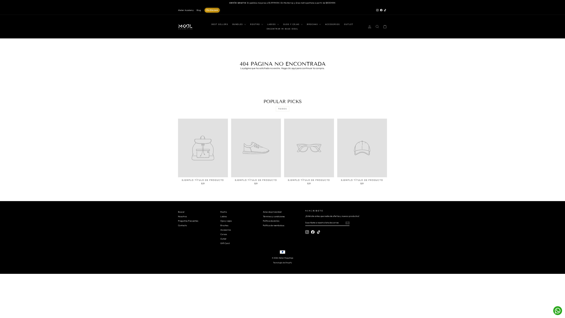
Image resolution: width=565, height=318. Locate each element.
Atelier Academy (186, 10)
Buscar (181, 212)
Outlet (348, 24)
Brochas (313, 24)
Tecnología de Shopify (282, 262)
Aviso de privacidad (272, 212)
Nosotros (182, 216)
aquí (293, 68)
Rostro (255, 24)
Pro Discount (212, 10)
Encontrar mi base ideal (282, 29)
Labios (272, 24)
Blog (199, 10)
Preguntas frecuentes (188, 221)
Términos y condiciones (274, 216)
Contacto (182, 225)
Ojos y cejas (291, 24)
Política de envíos (271, 221)
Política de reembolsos (273, 225)
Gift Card (225, 243)
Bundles (238, 24)
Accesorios (332, 24)
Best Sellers (220, 24)
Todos (282, 109)
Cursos (223, 234)
